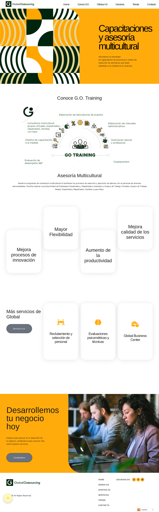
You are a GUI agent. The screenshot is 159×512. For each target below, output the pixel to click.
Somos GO (83, 4)
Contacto (151, 4)
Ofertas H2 (102, 4)
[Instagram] (138, 479)
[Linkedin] (142, 479)
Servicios (119, 4)
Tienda (135, 4)
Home (66, 4)
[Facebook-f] (134, 479)
